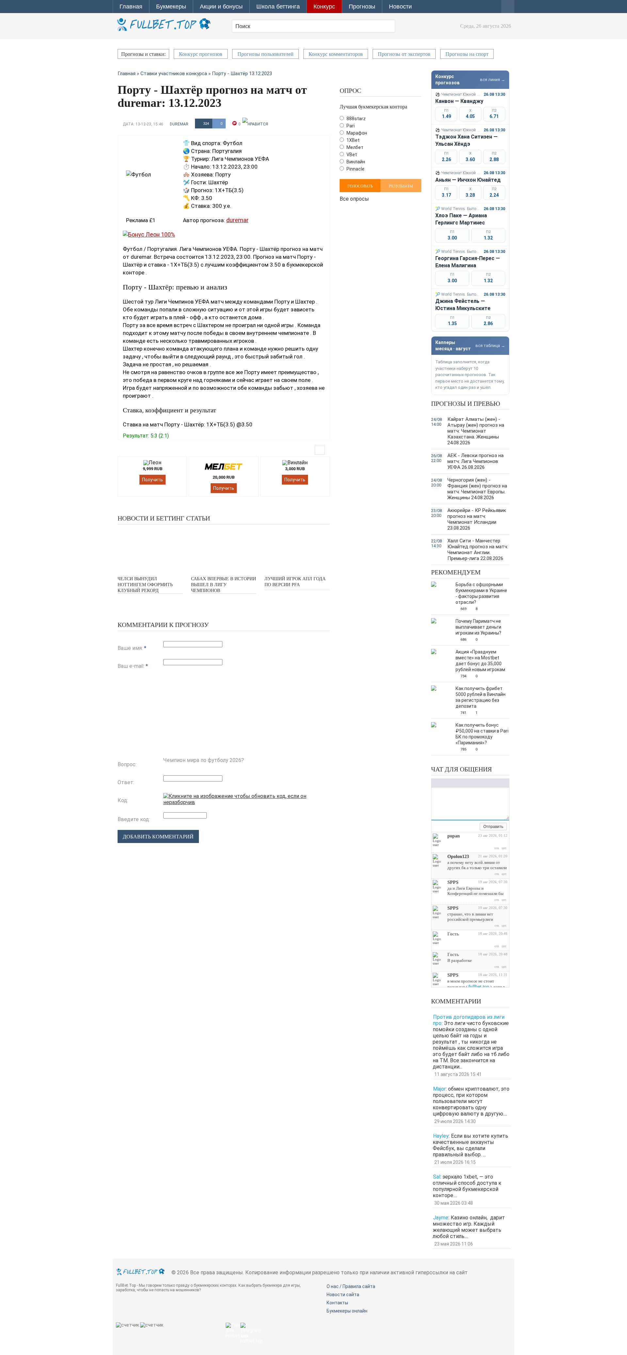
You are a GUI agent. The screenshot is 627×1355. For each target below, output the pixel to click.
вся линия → (492, 79)
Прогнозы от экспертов (404, 54)
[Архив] (474, 827)
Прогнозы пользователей (265, 54)
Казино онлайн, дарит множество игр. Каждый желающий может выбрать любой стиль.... (469, 1227)
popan (453, 836)
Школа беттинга (278, 6)
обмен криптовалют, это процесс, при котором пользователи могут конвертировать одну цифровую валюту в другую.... (471, 1101)
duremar (179, 124)
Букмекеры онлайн (347, 1311)
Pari (350, 125)
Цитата (488, 783)
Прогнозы (362, 6)
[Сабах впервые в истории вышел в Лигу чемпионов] (223, 549)
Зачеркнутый (454, 783)
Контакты (337, 1302)
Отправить (493, 826)
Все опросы (354, 198)
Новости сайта (343, 1294)
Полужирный (434, 783)
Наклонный (441, 783)
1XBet (353, 140)
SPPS (452, 882)
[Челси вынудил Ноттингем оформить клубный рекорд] (150, 549)
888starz (356, 118)
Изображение (475, 783)
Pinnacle (355, 169)
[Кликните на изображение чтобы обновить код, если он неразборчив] (246, 802)
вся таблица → (490, 345)
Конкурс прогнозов (200, 54)
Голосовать (360, 186)
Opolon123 (458, 856)
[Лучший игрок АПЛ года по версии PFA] (297, 549)
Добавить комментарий (158, 836)
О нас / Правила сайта (351, 1286)
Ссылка (469, 783)
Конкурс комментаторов (336, 54)
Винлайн (355, 161)
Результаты (401, 186)
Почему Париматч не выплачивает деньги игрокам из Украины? (478, 627)
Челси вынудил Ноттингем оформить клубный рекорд (145, 584)
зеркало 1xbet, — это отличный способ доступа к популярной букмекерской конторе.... (467, 1186)
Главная (131, 6)
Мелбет (354, 147)
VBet (351, 154)
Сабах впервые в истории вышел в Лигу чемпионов (223, 584)
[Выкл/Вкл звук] (467, 827)
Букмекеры (171, 6)
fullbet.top (478, 986)
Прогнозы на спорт (467, 54)
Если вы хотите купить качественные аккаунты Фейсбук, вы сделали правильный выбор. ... (470, 1145)
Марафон (356, 133)
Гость (453, 934)
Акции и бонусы (221, 6)
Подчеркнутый (447, 783)
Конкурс (324, 6)
